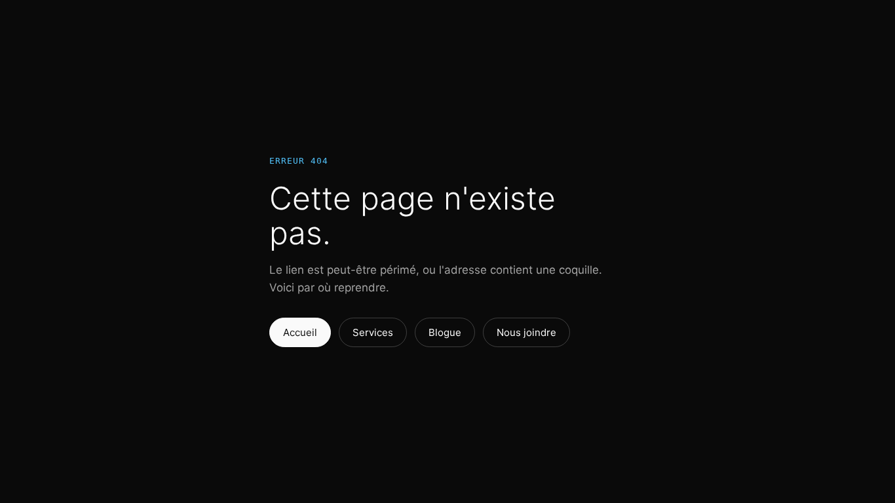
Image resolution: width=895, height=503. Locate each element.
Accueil (300, 332)
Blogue (444, 332)
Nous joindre (526, 332)
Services (372, 332)
